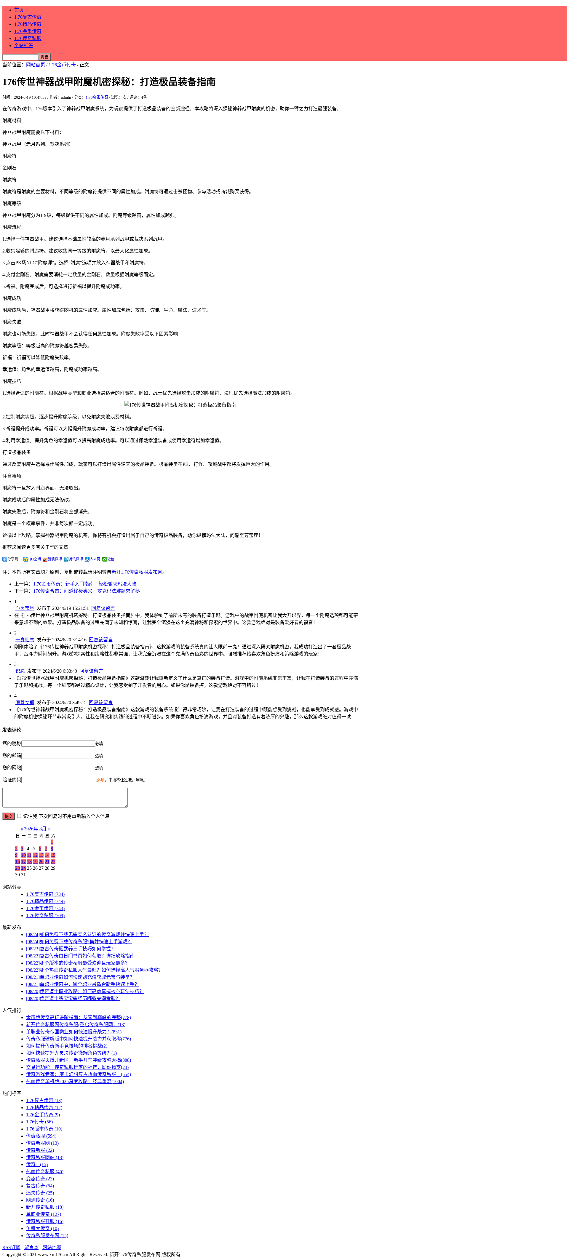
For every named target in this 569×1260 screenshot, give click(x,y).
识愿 (20, 671)
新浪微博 (55, 559)
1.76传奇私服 (27, 38)
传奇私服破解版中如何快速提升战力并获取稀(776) (78, 1038)
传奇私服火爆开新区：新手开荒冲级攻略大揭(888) (78, 1060)
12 (35, 855)
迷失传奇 (40, 1192)
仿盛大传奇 (42, 1228)
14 (47, 855)
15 (53, 855)
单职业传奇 (43, 1214)
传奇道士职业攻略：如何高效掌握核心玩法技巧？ (85, 991)
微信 (110, 559)
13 (41, 855)
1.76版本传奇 (44, 1128)
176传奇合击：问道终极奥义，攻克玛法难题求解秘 (86, 591)
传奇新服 (40, 1150)
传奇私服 (41, 1136)
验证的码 (11, 779)
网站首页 (35, 64)
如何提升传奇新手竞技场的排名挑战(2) (66, 1045)
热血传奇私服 (44, 1171)
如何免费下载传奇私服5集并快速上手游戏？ (79, 941)
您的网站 (11, 767)
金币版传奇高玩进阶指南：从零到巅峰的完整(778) (78, 1017)
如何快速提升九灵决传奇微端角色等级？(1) (71, 1053)
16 (17, 861)
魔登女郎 (24, 702)
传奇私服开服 (44, 1221)
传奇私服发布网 (47, 1235)
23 (17, 868)
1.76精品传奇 (27, 24)
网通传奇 (40, 1200)
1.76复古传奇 (27, 17)
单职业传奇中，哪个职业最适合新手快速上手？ (82, 984)
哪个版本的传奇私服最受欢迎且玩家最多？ (78, 962)
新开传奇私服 (44, 1207)
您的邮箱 (11, 755)
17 (23, 861)
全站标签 (23, 45)
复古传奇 (40, 1185)
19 (35, 861)
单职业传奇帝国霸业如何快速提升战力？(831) (74, 1031)
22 (53, 861)
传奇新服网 (42, 1143)
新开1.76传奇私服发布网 (136, 572)
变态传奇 (40, 1178)
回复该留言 (103, 608)
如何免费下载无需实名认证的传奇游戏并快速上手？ (87, 934)
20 (41, 861)
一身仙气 (24, 639)
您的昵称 (11, 743)
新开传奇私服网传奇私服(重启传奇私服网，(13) (75, 1024)
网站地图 (51, 1247)
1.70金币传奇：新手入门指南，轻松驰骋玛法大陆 (84, 583)
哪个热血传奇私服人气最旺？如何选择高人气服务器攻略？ (94, 970)
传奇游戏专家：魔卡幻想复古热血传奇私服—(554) (78, 1074)
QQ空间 (34, 559)
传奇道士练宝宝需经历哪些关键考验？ (73, 998)
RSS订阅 (11, 1247)
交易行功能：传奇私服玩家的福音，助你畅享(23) (77, 1067)
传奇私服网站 (44, 1157)
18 (29, 861)
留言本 (31, 1247)
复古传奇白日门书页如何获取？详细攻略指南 (80, 955)
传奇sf (37, 1164)
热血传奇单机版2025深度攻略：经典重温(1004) (75, 1081)
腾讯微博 (76, 559)
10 (23, 855)
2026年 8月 (35, 828)
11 (29, 855)
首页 (19, 9)
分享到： (14, 559)
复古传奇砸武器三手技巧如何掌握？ (71, 948)
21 (47, 861)
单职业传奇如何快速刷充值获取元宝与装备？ (80, 977)
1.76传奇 (39, 1121)
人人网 (95, 559)
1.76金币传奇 (27, 31)
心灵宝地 (24, 608)
